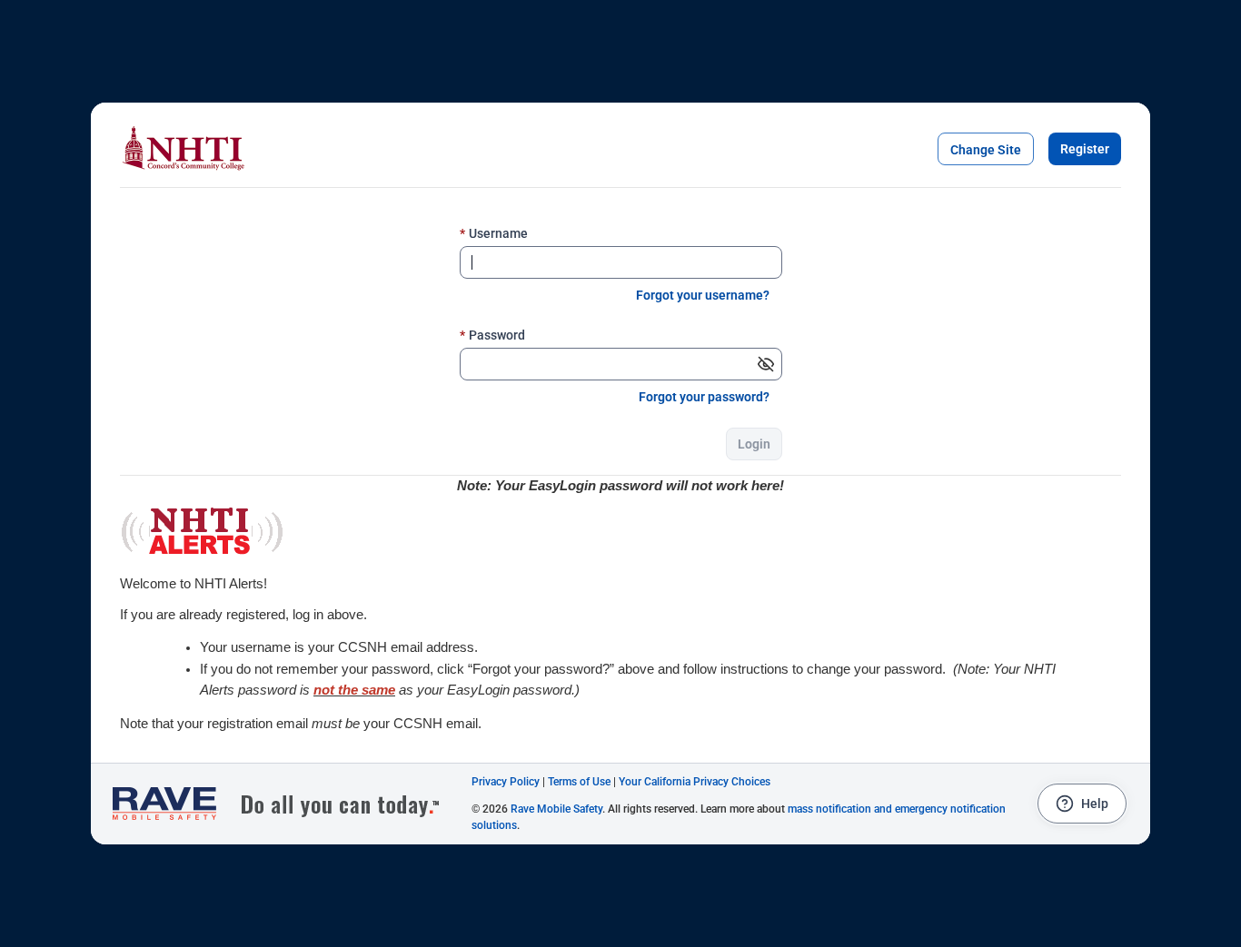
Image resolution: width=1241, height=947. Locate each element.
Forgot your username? (702, 295)
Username (494, 233)
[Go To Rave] (285, 804)
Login (754, 444)
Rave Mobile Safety (556, 809)
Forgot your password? (704, 397)
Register (1084, 149)
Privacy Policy (506, 781)
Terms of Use (579, 781)
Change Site (985, 150)
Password (492, 335)
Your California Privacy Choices (694, 781)
